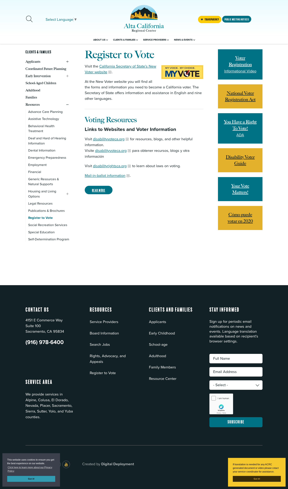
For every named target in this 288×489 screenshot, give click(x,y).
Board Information (104, 333)
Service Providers (104, 322)
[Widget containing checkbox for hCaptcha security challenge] (221, 404)
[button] (101, 312)
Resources (67, 104)
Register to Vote (103, 373)
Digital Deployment (117, 464)
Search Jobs (100, 344)
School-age (158, 344)
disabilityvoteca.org (108, 139)
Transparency (212, 19)
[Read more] (182, 72)
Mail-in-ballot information (105, 175)
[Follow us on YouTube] (66, 464)
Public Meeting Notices (237, 19)
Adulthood (157, 356)
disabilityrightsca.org (110, 166)
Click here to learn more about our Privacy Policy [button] (30, 469)
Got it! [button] (31, 479)
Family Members (162, 367)
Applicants (67, 61)
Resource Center (162, 378)
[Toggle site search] (29, 19)
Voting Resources (111, 119)
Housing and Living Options (67, 193)
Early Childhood (162, 333)
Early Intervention (67, 76)
